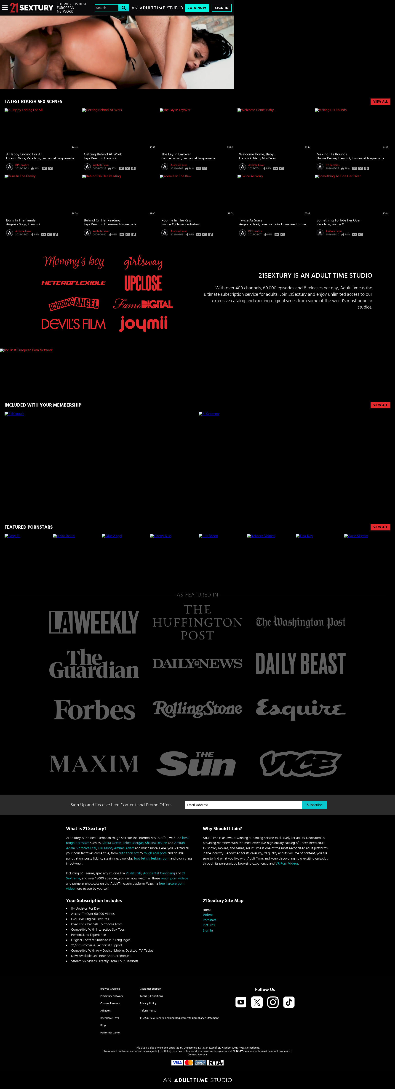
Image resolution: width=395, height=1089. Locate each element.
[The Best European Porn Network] (117, 350)
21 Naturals (133, 873)
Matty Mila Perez (264, 158)
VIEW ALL (380, 405)
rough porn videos (174, 878)
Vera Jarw (33, 158)
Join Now (197, 8)
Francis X (110, 158)
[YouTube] (241, 1002)
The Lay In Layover (176, 154)
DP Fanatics (22, 165)
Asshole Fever (101, 165)
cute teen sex (129, 853)
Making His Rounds (332, 154)
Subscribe (314, 805)
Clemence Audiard (187, 224)
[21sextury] (31, 8)
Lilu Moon (105, 848)
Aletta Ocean (111, 843)
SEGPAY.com (241, 1051)
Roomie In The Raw (176, 220)
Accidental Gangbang (159, 873)
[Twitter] (257, 1002)
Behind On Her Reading (102, 220)
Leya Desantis (93, 158)
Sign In (222, 8)
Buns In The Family (21, 220)
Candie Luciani (171, 158)
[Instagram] (273, 1002)
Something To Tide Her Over (338, 220)
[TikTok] (289, 1002)
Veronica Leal (86, 848)
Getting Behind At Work (103, 154)
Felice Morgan (133, 843)
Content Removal (198, 1054)
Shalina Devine (326, 158)
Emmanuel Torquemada (58, 158)
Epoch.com (122, 1051)
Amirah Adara (124, 848)
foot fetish (141, 858)
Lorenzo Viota (15, 158)
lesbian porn (160, 858)
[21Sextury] (117, 52)
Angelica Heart (249, 224)
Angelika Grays (16, 224)
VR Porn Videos (286, 863)
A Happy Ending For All (24, 154)
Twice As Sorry (250, 220)
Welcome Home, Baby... (257, 154)
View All (380, 101)
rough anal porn (155, 853)
